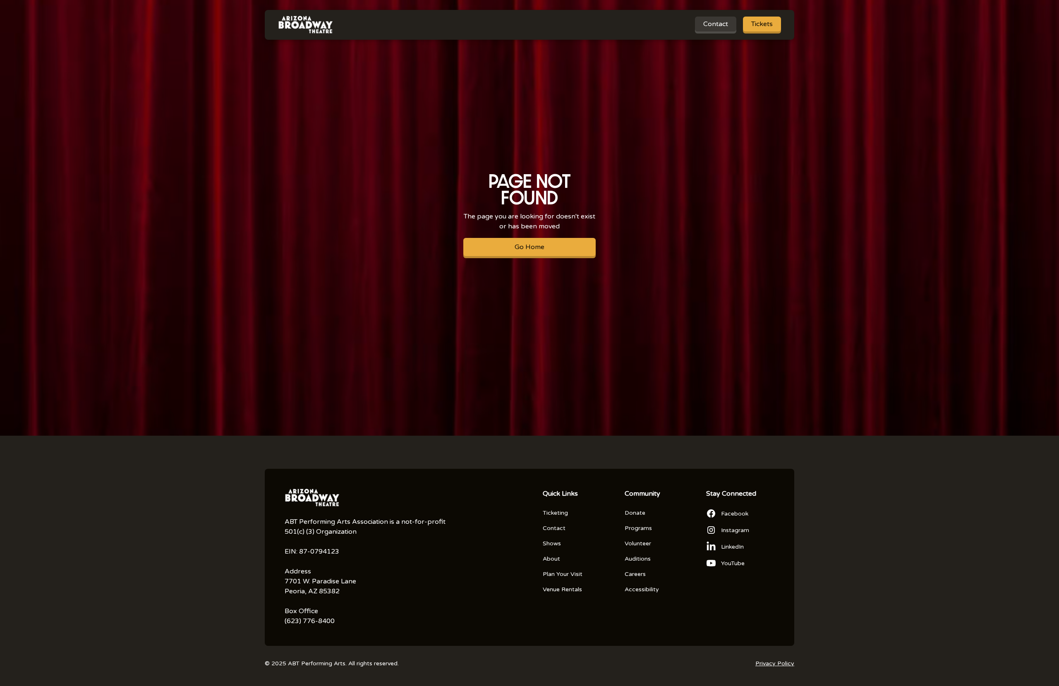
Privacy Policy (774, 663)
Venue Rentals (562, 589)
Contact (715, 24)
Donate (635, 512)
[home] (305, 25)
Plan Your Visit (562, 574)
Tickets (762, 24)
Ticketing (555, 512)
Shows (552, 543)
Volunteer (638, 543)
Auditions (638, 558)
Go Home (529, 247)
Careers (635, 574)
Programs (638, 528)
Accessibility (642, 589)
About (551, 558)
